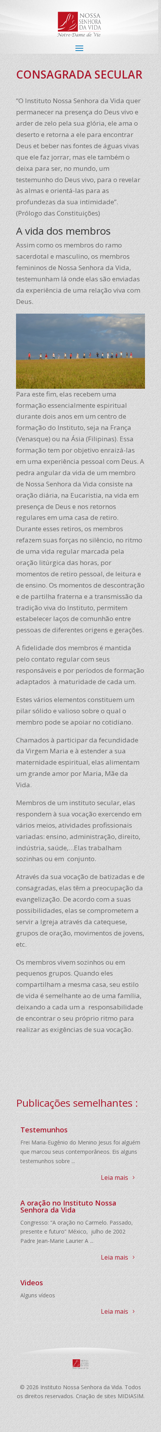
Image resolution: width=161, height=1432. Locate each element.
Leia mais (114, 1177)
